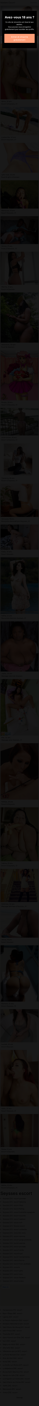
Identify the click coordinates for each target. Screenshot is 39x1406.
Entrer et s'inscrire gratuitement (19, 38)
